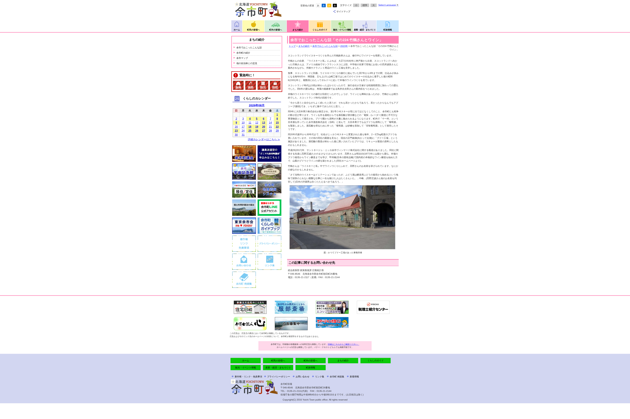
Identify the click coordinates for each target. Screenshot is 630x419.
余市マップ (242, 58)
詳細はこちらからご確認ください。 (343, 344)
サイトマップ (343, 11)
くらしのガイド (319, 30)
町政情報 (387, 30)
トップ (292, 46)
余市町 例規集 (337, 376)
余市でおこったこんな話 (325, 46)
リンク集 (319, 376)
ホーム (237, 30)
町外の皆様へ (275, 30)
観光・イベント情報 (342, 30)
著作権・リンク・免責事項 (248, 376)
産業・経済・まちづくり (365, 30)
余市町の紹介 (243, 52)
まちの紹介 (297, 30)
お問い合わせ (302, 376)
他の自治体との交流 (246, 63)
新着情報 (354, 376)
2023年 (344, 46)
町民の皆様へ (253, 30)
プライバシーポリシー (278, 376)
